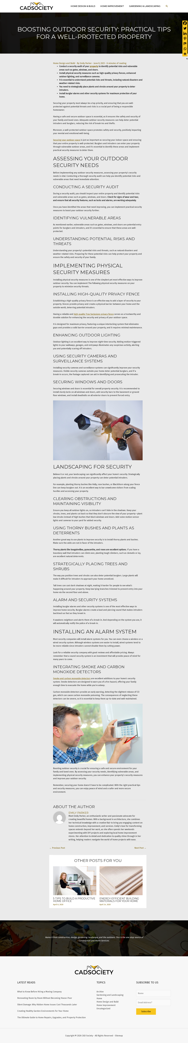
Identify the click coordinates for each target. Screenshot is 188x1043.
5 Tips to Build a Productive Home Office (74, 900)
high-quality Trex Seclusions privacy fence (94, 314)
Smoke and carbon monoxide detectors (72, 678)
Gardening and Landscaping (110, 995)
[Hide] (187, 59)
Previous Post (57, 848)
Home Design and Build (64, 63)
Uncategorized (103, 1008)
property (94, 66)
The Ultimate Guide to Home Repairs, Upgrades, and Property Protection (51, 1017)
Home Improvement (106, 1005)
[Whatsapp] (184, 48)
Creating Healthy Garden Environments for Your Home (43, 1011)
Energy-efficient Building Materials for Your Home (119, 900)
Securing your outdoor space (66, 140)
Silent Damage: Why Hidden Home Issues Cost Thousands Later (47, 1004)
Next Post (140, 848)
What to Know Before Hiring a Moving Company (39, 991)
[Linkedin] (184, 33)
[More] (184, 53)
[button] (166, 6)
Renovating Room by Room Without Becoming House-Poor (44, 998)
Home (99, 998)
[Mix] (184, 43)
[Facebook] (184, 23)
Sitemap (119, 1035)
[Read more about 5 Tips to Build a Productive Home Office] (74, 880)
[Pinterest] (184, 38)
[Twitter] (184, 28)
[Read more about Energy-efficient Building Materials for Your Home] (121, 880)
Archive (100, 991)
